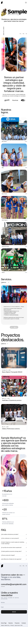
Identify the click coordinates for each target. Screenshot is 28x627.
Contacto (24, 623)
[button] (26, 3)
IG (20, 33)
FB (23, 33)
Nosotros (11, 623)
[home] (2, 2)
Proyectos (17, 623)
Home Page (3, 623)
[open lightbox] (14, 470)
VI (26, 33)
